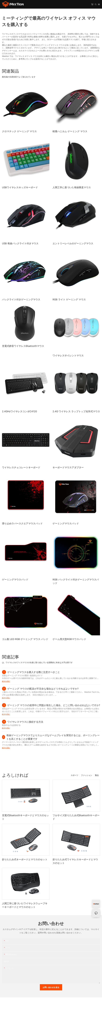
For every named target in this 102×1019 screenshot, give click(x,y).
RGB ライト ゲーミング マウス (69, 299)
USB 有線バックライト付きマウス (20, 243)
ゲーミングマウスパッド (66, 523)
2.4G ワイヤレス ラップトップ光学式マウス (76, 411)
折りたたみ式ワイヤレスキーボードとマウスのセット (75, 861)
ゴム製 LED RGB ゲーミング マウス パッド (25, 639)
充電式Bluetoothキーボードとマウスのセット (25, 817)
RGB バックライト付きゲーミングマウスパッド (76, 581)
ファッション (86, 775)
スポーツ (74, 775)
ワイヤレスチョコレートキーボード (21, 467)
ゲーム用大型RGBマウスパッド (69, 639)
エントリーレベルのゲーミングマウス (73, 243)
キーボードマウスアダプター (68, 467)
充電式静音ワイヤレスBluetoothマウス (23, 346)
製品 (97, 775)
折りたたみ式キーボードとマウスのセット (24, 859)
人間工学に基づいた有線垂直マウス (72, 187)
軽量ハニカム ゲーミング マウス (70, 131)
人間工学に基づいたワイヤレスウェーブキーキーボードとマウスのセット (24, 905)
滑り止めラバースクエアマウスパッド (22, 523)
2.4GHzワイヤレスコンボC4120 (19, 411)
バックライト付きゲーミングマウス (21, 299)
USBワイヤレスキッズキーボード (20, 187)
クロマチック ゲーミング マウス (19, 131)
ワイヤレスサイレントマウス (68, 355)
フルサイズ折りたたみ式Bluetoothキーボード (76, 817)
